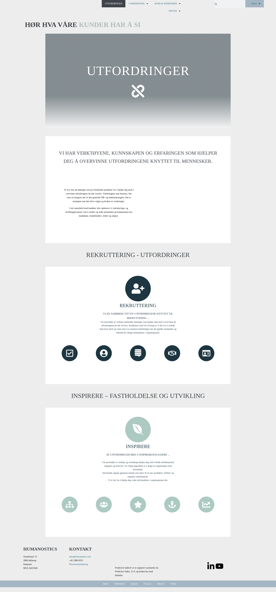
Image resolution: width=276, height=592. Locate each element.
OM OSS (173, 11)
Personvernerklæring (78, 564)
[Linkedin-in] (211, 566)
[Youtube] (219, 566)
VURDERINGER (137, 3)
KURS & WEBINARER (166, 3)
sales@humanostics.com (80, 556)
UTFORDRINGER (113, 3)
